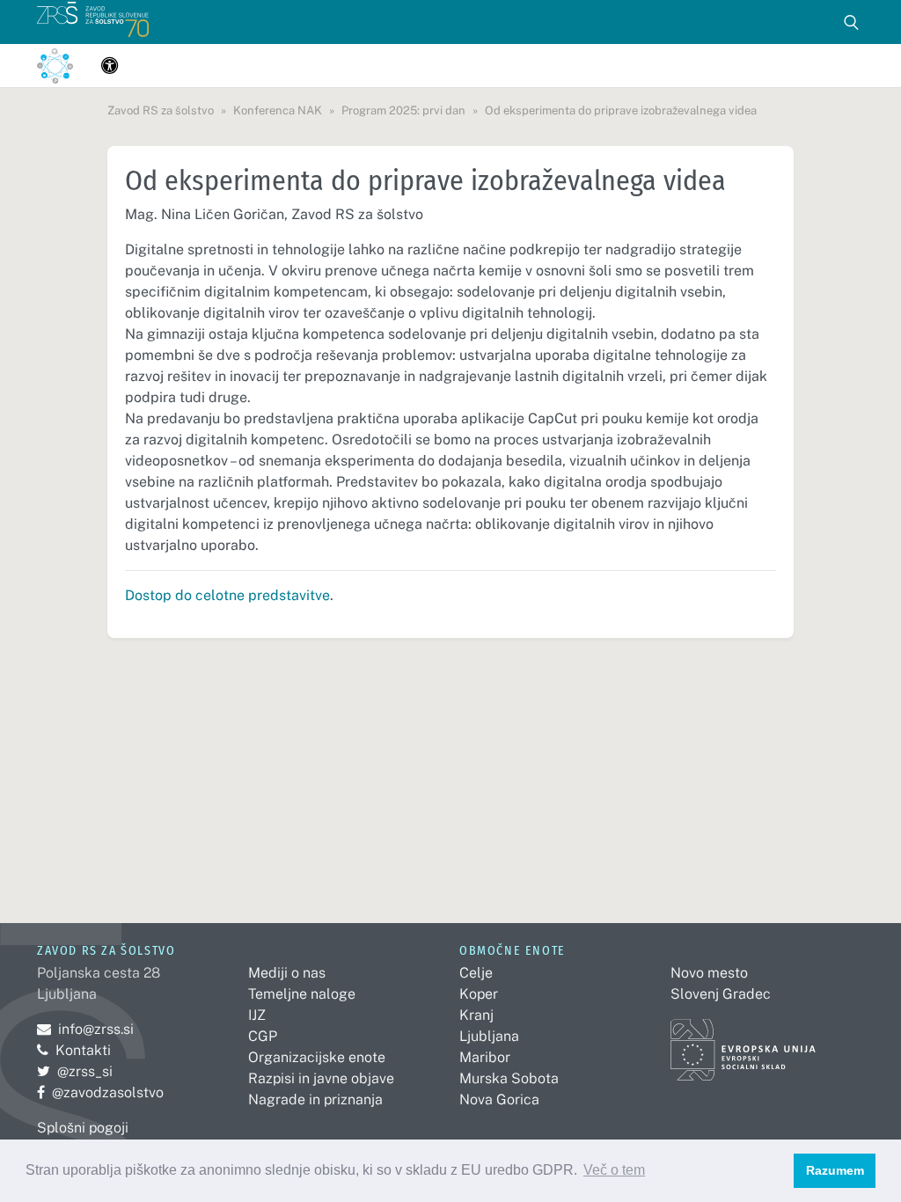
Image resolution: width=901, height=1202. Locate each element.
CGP (262, 1036)
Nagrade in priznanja (315, 1099)
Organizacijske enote (316, 1057)
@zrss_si (75, 1071)
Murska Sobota (509, 1078)
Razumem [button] (835, 1170)
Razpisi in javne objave (321, 1078)
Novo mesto (709, 972)
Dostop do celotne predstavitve (227, 595)
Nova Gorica (499, 1099)
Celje (476, 972)
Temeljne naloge (301, 994)
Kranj (476, 1015)
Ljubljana (489, 1036)
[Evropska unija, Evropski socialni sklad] (743, 1041)
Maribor (484, 1057)
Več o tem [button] (614, 1169)
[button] (109, 65)
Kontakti (83, 1050)
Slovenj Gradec (720, 994)
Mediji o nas (287, 972)
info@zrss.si (85, 1029)
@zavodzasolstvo (100, 1092)
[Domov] (93, 22)
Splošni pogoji (82, 1127)
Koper (478, 994)
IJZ (257, 1015)
